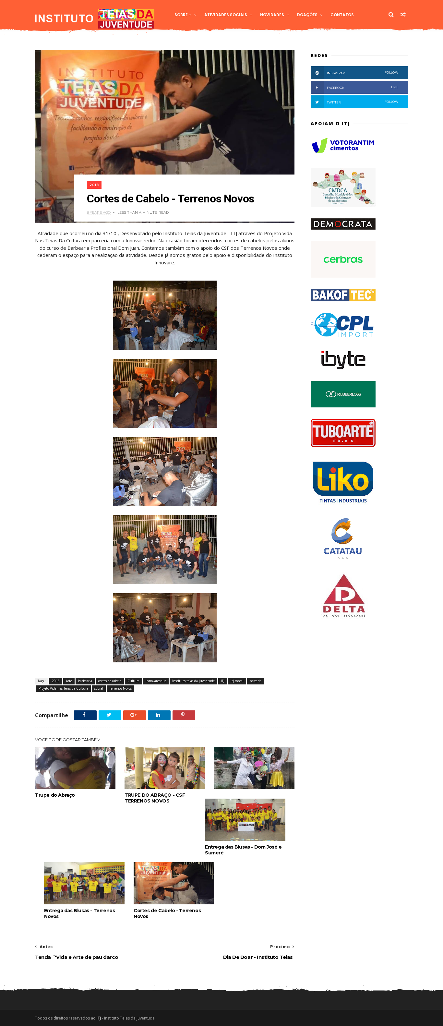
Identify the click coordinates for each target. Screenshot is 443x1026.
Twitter (362, 102)
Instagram (362, 73)
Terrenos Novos (120, 688)
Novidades (272, 15)
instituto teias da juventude (193, 681)
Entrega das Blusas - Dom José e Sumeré (243, 850)
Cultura (133, 681)
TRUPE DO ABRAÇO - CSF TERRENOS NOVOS (155, 798)
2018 (94, 185)
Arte (69, 681)
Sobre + (182, 15)
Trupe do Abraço (55, 795)
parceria (255, 681)
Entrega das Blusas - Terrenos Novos (79, 913)
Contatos (342, 15)
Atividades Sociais (225, 15)
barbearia (85, 681)
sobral (98, 688)
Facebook (362, 87)
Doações (307, 15)
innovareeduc (156, 681)
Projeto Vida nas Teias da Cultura (63, 688)
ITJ (222, 681)
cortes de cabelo (109, 681)
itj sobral (237, 681)
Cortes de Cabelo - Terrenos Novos (167, 913)
